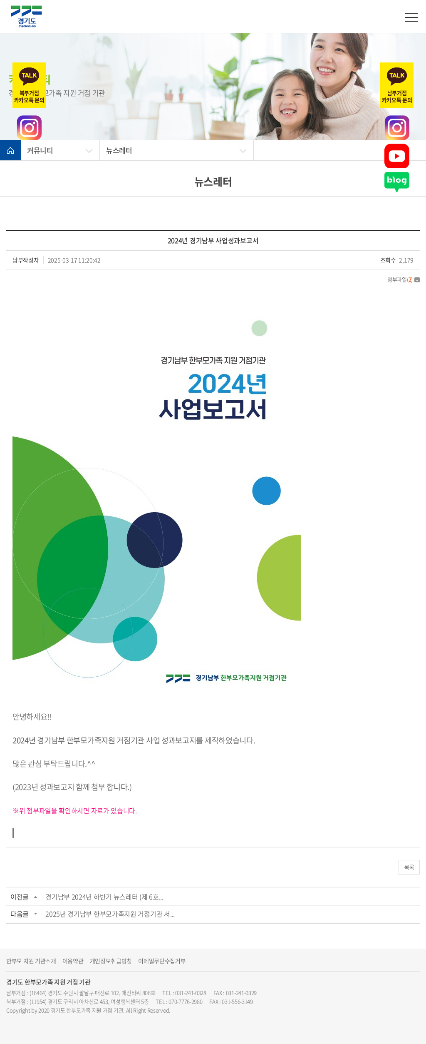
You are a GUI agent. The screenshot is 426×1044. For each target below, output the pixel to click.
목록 (409, 867)
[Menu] (411, 17)
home (10, 150)
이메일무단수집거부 (162, 961)
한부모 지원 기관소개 (31, 961)
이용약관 (73, 961)
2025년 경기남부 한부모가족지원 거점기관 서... (110, 914)
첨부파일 (400, 279)
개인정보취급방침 (111, 961)
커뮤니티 (40, 150)
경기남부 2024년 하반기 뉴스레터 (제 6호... (104, 897)
